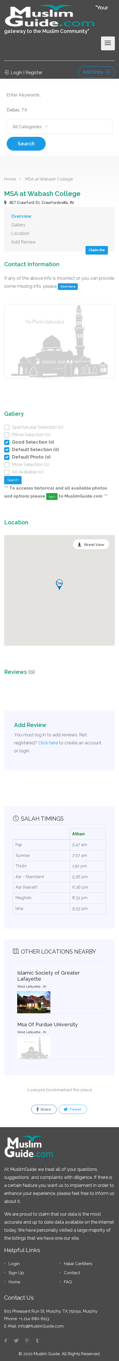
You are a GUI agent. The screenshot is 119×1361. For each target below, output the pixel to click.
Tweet (75, 1109)
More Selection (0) (30, 464)
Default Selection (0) (35, 449)
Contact (72, 1272)
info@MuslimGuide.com (40, 1326)
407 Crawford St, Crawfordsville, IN (41, 202)
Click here (48, 742)
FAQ (68, 1281)
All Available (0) (27, 472)
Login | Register (25, 72)
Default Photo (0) (31, 457)
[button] (59, 585)
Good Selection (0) (33, 442)
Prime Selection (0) (31, 434)
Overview (21, 216)
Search (26, 143)
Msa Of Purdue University (47, 1024)
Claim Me (97, 250)
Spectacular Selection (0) (37, 427)
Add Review (23, 242)
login (52, 496)
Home (10, 179)
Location (20, 233)
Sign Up (16, 1272)
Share (45, 1109)
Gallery (18, 224)
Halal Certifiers (78, 1263)
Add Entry (93, 72)
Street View (94, 545)
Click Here (68, 286)
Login (14, 1263)
